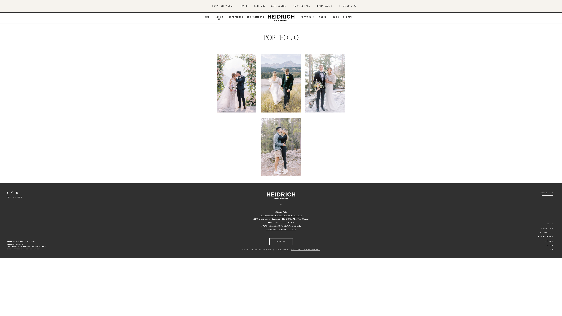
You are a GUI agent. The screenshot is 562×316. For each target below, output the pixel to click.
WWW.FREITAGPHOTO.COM (281, 229)
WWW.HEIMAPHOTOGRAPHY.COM (280, 225)
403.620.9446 (281, 211)
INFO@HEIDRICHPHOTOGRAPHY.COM (281, 215)
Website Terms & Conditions (305, 250)
